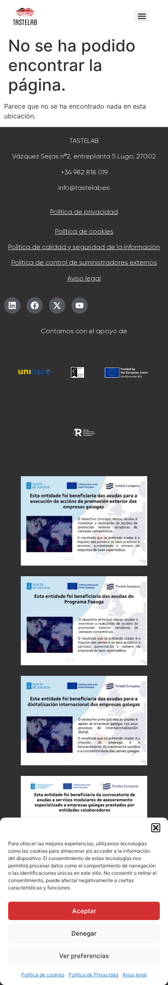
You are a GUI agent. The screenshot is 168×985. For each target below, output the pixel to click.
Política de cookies (42, 975)
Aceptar (84, 911)
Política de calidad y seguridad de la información (84, 247)
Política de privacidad (84, 212)
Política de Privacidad (93, 975)
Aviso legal (134, 975)
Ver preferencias (84, 956)
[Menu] (142, 16)
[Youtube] (79, 305)
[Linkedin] (12, 305)
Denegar (84, 933)
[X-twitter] (57, 305)
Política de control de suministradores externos (84, 262)
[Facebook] (35, 305)
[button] (156, 828)
